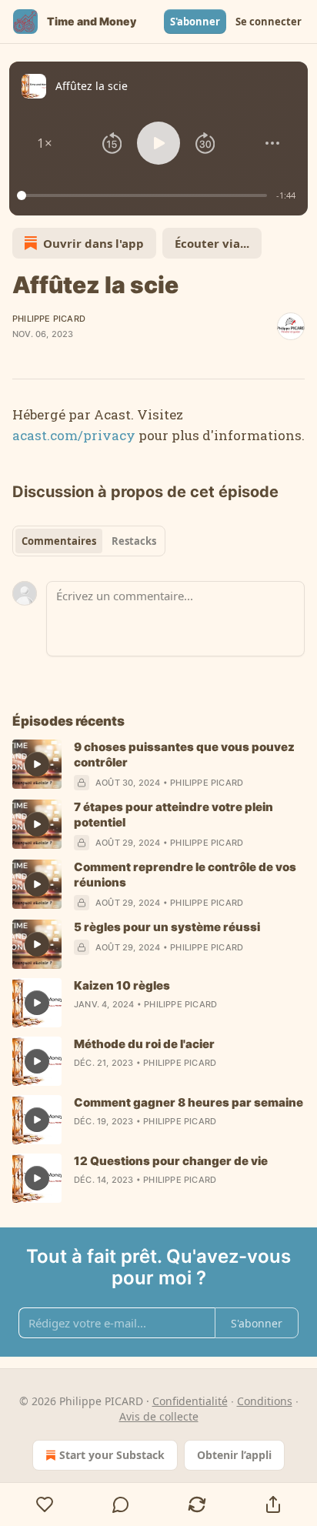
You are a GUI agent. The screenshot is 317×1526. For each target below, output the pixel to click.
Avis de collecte (159, 1416)
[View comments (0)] (121, 1504)
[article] (158, 765)
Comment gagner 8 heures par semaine (188, 1102)
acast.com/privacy (73, 435)
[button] (45, 143)
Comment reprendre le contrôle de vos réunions (185, 875)
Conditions (264, 1401)
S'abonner (195, 21)
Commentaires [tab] (59, 541)
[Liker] (44, 1504)
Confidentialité (190, 1401)
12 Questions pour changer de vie (171, 1161)
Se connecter (268, 21)
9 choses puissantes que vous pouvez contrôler (184, 755)
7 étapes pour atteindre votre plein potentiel (173, 815)
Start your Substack (112, 1455)
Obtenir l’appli (234, 1455)
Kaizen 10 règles (122, 985)
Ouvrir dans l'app (93, 243)
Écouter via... (212, 243)
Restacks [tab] (134, 541)
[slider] (144, 195)
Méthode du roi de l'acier (144, 1044)
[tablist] (88, 541)
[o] (37, 764)
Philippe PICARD (48, 318)
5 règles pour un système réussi (167, 927)
